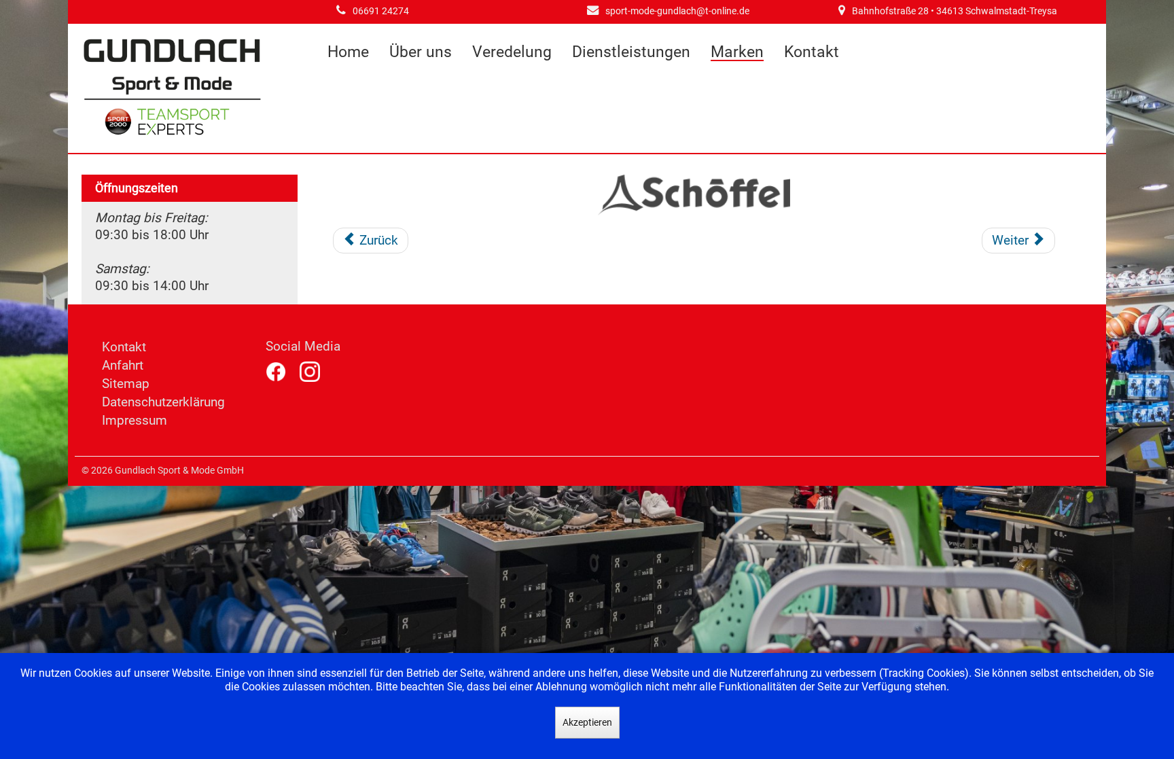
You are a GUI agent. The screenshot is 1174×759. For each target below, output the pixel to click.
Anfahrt (122, 365)
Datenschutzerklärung (163, 402)
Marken (737, 52)
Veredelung (512, 52)
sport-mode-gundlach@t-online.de (677, 11)
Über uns (420, 52)
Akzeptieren (587, 722)
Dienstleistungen (631, 52)
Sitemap (125, 383)
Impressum (134, 420)
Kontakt (811, 52)
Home (348, 52)
